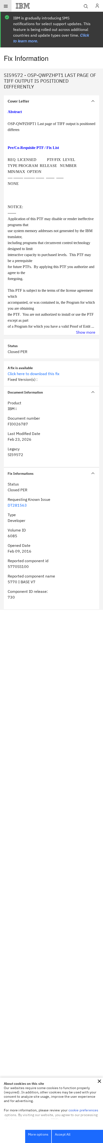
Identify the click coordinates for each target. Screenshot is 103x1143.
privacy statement (74, 1119)
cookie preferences (83, 1110)
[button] (99, 1081)
